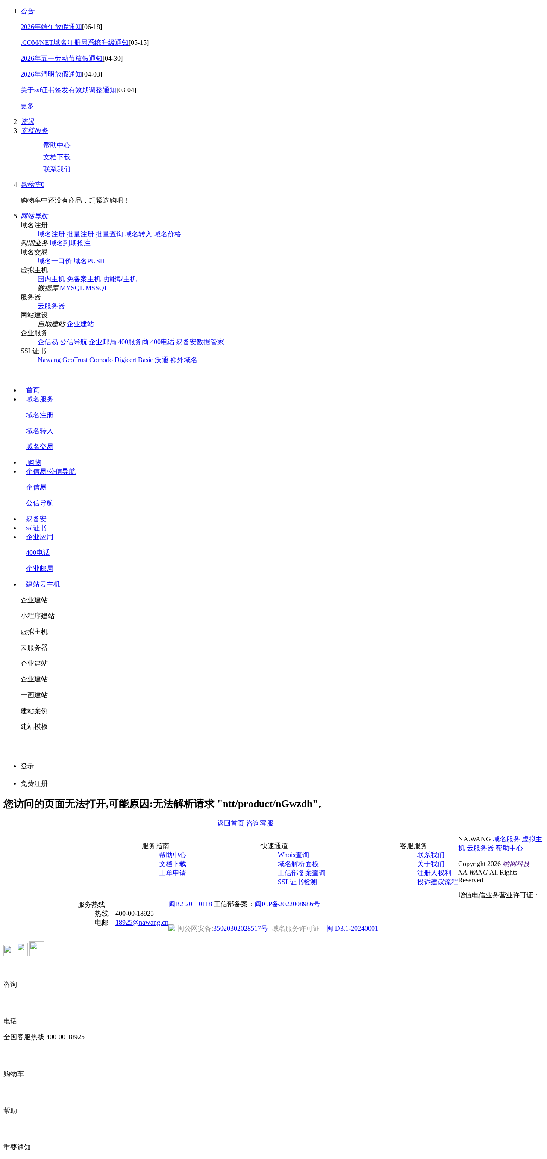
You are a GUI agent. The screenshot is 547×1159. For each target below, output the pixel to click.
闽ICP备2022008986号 (287, 904)
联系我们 (57, 169)
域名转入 (138, 234)
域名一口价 (55, 261)
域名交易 (39, 446)
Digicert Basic (134, 359)
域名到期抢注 (70, 243)
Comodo (102, 359)
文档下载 (57, 157)
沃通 (161, 359)
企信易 (48, 341)
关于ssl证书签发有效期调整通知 (68, 90)
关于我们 (430, 863)
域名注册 (51, 234)
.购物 (33, 462)
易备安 (36, 518)
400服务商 (133, 341)
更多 (28, 105)
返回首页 (230, 823)
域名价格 (167, 234)
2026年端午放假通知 (51, 26)
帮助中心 (57, 145)
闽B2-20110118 (190, 904)
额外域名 (183, 359)
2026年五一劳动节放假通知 (62, 58)
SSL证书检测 (297, 881)
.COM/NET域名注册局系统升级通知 (75, 42)
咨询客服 (260, 823)
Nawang (49, 359)
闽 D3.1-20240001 (325, 928)
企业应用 (39, 536)
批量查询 (109, 234)
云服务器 (51, 306)
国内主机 (51, 279)
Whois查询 (293, 854)
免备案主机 (84, 279)
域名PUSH (89, 261)
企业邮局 (102, 341)
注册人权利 (434, 872)
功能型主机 (120, 279)
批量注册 (80, 234)
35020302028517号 (222, 928)
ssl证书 (36, 527)
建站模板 (34, 726)
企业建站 (80, 323)
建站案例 (34, 710)
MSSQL (97, 288)
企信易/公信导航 (51, 471)
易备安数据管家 (200, 341)
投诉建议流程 (437, 881)
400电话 (162, 341)
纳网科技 (516, 863)
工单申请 (172, 872)
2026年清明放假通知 (51, 74)
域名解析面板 (298, 863)
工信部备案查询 (302, 872)
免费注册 (34, 783)
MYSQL (72, 288)
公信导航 (73, 341)
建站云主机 (43, 584)
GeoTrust (75, 359)
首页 (33, 390)
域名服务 (39, 399)
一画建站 (34, 695)
